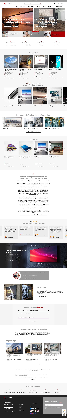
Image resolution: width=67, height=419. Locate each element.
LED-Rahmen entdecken (10, 26)
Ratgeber (20, 402)
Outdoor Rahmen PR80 (38, 69)
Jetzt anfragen (24, 214)
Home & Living (5, 128)
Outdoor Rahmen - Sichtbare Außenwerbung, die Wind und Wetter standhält (13, 355)
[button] (16, 6)
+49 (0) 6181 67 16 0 (9, 404)
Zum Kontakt (8, 408)
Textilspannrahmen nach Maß (23, 106)
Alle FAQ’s (33, 321)
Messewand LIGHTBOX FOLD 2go (55, 69)
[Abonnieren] (62, 405)
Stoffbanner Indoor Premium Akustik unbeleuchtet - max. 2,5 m (25, 157)
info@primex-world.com (10, 405)
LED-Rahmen (36, 105)
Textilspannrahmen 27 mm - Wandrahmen (54, 157)
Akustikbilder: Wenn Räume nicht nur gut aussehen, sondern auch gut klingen (51, 355)
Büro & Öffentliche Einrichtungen (30, 128)
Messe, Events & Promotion (50, 128)
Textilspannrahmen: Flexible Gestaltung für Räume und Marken (33, 355)
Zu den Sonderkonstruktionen (38, 214)
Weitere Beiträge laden (33, 363)
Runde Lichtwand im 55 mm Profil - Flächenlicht (25, 70)
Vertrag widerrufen (7, 411)
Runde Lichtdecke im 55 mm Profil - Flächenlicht (10, 70)
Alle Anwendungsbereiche (33, 131)
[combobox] (32, 4)
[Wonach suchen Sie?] (40, 4)
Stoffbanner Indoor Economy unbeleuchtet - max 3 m (9, 157)
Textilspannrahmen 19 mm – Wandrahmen (39, 157)
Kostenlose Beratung (59, 6)
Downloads (21, 409)
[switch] (64, 415)
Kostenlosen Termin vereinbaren (31, 278)
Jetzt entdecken (41, 26)
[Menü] (65, 409)
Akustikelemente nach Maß (52, 106)
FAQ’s (20, 407)
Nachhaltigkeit (21, 404)
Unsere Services (21, 410)
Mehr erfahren (41, 296)
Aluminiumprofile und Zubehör (8, 106)
